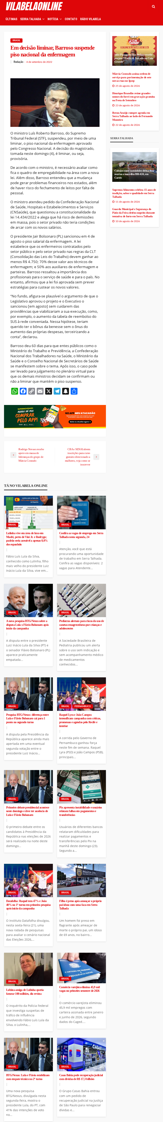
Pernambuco (82, 706)
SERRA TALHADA (30, 19)
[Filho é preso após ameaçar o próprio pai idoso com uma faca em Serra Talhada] (81, 880)
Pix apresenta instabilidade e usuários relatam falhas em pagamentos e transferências (80, 811)
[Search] (153, 6)
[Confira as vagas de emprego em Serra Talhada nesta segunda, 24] (81, 512)
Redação (18, 62)
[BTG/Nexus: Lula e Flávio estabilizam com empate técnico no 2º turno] (28, 1054)
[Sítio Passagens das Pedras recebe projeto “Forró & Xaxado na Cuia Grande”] (134, 51)
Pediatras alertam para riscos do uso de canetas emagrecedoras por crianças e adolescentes (81, 624)
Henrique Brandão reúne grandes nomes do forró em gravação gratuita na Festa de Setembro (133, 97)
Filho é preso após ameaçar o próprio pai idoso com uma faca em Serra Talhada (80, 904)
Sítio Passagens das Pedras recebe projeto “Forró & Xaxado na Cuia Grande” (133, 58)
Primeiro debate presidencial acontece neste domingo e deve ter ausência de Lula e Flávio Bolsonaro (27, 811)
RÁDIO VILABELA (90, 19)
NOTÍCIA (53, 19)
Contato (71, 19)
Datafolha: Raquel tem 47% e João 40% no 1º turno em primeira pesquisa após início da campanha (28, 904)
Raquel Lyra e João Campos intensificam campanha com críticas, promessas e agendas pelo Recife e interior (80, 720)
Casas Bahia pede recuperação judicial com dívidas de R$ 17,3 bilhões (81, 1077)
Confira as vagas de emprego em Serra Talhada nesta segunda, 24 (81, 535)
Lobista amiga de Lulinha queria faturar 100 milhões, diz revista (25, 991)
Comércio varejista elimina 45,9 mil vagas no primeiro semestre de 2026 (79, 989)
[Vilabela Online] (35, 6)
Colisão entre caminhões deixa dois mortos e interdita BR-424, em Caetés (134, 174)
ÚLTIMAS (11, 19)
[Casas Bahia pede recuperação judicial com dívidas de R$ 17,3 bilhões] (81, 1054)
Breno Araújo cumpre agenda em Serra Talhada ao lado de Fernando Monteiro (132, 116)
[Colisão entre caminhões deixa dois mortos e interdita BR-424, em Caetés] (134, 167)
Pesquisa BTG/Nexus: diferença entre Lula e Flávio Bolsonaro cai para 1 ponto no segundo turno (27, 718)
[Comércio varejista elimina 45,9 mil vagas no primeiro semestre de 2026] (81, 968)
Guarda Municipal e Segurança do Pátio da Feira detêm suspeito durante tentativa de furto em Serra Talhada (133, 213)
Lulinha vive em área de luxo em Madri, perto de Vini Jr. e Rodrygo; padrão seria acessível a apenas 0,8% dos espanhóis (27, 539)
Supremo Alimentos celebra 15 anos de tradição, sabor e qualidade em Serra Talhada (134, 193)
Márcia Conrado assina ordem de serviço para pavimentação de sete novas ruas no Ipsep (131, 77)
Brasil (16, 40)
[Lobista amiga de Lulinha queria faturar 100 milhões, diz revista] (28, 969)
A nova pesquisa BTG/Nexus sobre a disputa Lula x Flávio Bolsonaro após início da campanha (27, 624)
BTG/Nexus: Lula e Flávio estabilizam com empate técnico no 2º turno (27, 1077)
